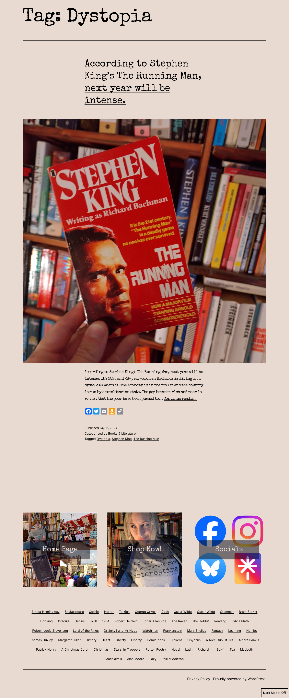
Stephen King (122, 439)
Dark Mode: (271, 693)
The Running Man (146, 439)
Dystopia (103, 439)
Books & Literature (122, 433)
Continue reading (180, 399)
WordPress (256, 679)
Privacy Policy (198, 679)
